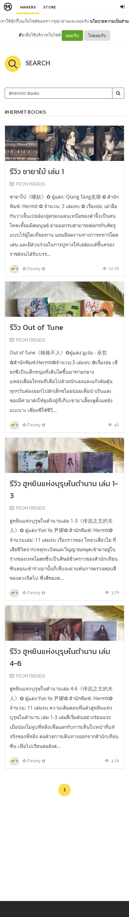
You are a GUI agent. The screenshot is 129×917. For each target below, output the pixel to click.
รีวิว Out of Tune (36, 327)
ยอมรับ (72, 35)
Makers (28, 7)
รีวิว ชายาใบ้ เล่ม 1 (37, 171)
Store (49, 7)
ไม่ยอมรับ (97, 35)
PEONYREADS (30, 184)
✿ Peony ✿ (33, 268)
